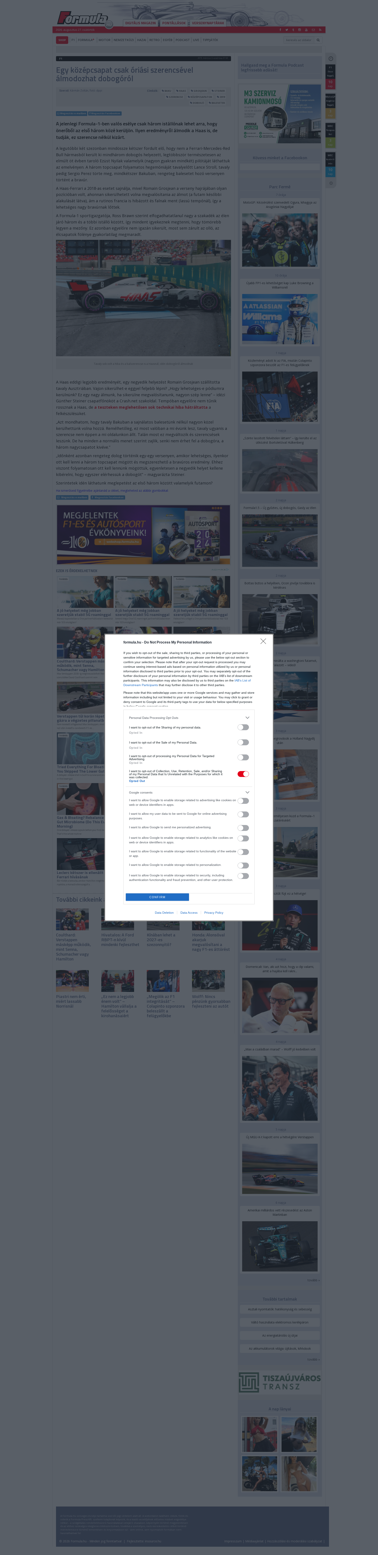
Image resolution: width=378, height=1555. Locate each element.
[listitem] (189, 717)
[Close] (265, 642)
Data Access (189, 912)
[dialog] (189, 777)
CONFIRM (157, 897)
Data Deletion (164, 912)
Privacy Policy (213, 912)
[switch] (243, 727)
